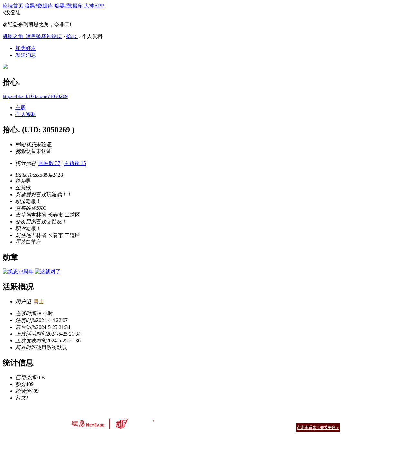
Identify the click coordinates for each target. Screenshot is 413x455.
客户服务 (197, 419)
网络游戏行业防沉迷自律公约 (252, 427)
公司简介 (177, 419)
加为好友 (25, 48)
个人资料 (25, 114)
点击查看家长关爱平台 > (318, 427)
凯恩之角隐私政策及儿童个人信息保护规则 (245, 419)
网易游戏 (293, 419)
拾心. (72, 36)
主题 (20, 107)
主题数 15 (75, 163)
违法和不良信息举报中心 (93, 438)
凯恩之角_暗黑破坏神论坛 (32, 36)
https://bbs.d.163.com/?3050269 (35, 96)
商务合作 (313, 419)
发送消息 (25, 55)
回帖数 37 (49, 163)
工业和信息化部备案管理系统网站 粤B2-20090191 (161, 438)
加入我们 (332, 419)
